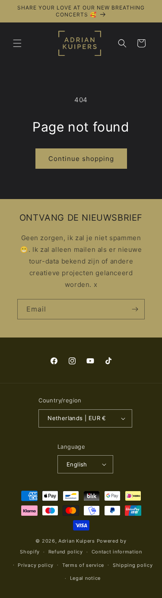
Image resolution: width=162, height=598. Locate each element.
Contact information (117, 552)
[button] (17, 43)
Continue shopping (81, 158)
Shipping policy (133, 565)
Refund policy (65, 552)
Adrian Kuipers (76, 541)
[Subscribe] (134, 309)
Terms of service (83, 565)
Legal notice (85, 578)
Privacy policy (36, 565)
